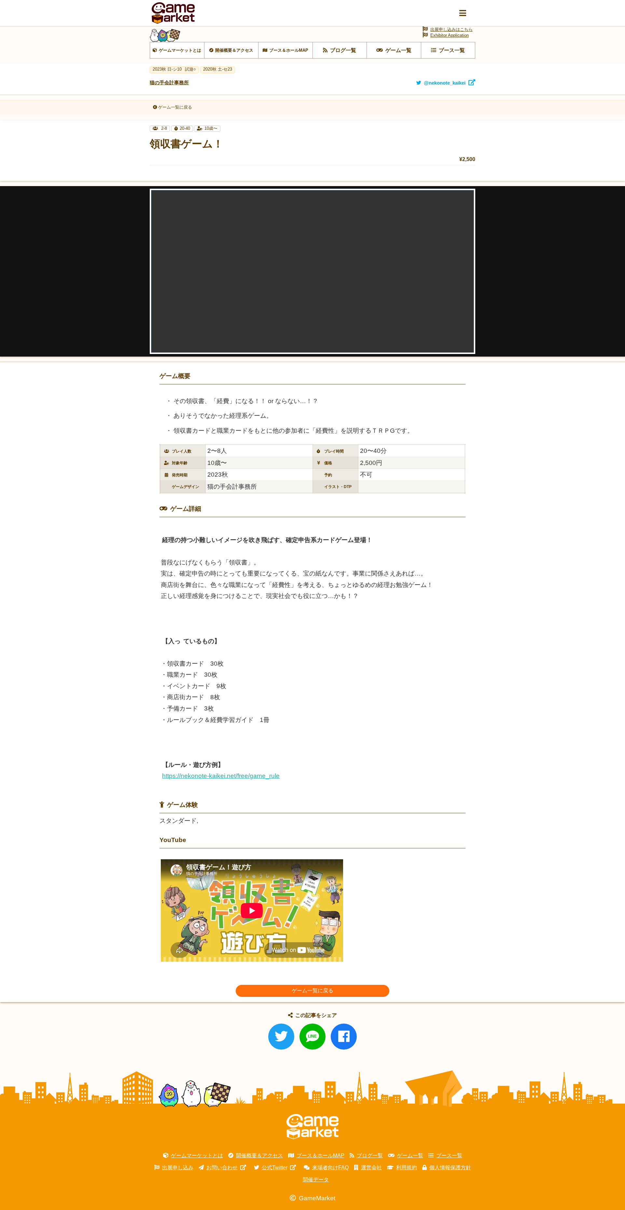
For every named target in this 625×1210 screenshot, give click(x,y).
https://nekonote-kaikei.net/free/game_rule (221, 775)
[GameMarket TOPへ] (312, 1126)
